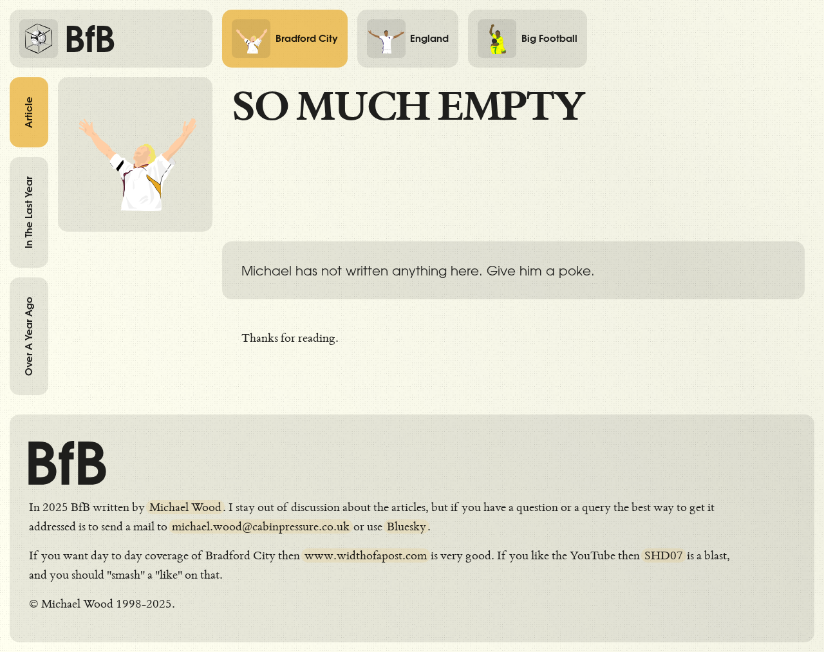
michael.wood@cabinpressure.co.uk (261, 526)
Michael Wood (185, 507)
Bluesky (406, 526)
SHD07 (663, 555)
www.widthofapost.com (365, 555)
